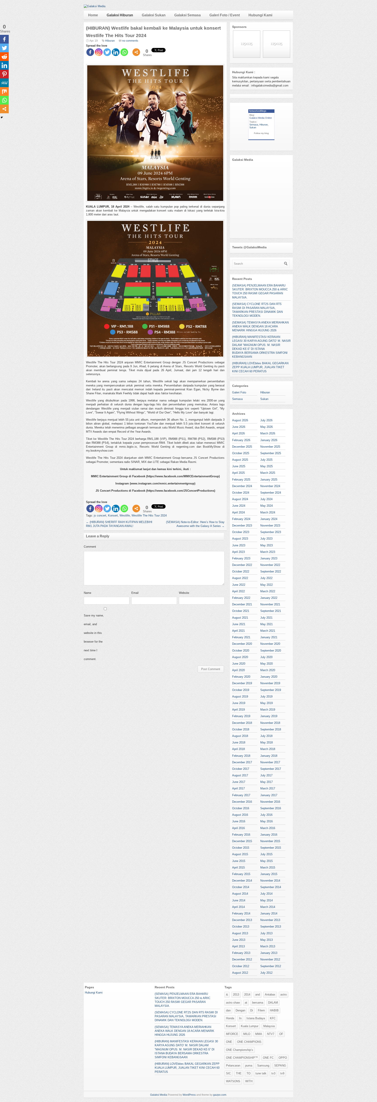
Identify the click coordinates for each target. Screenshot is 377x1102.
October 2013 (240, 926)
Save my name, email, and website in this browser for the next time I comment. (94, 637)
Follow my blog (261, 133)
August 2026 (240, 420)
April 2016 (238, 828)
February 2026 (241, 440)
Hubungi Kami (260, 15)
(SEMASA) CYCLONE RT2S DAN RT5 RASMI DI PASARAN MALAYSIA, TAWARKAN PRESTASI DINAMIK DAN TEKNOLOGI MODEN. (186, 1016)
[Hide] (1, 117)
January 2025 (268, 479)
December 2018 (242, 723)
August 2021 (240, 617)
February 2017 (241, 795)
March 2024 (267, 512)
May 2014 (266, 900)
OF (281, 1034)
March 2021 (267, 630)
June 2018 (238, 742)
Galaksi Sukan (154, 15)
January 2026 (268, 440)
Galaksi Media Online (260, 118)
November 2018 (270, 723)
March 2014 (267, 907)
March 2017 (267, 788)
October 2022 (240, 571)
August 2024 (240, 499)
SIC (228, 1073)
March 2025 (267, 472)
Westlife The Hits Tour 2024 (149, 515)
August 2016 (240, 814)
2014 (247, 994)
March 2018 (267, 749)
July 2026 (266, 420)
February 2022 (241, 597)
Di (251, 1010)
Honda (230, 1018)
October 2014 (240, 887)
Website (184, 592)
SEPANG (280, 1065)
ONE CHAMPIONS (249, 1041)
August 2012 (240, 972)
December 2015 (242, 841)
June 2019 (238, 703)
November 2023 (270, 525)
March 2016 (267, 828)
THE (239, 1073)
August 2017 (240, 775)
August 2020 (240, 657)
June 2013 (238, 939)
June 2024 (238, 505)
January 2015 (268, 874)
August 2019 (240, 696)
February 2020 (241, 676)
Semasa (253, 124)
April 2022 (238, 591)
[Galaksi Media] (94, 6)
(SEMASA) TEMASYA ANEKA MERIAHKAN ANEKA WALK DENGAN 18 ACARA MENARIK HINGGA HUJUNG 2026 (260, 326)
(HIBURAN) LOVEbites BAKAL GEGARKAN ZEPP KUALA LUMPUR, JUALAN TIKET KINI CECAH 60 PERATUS (260, 367)
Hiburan (110, 40)
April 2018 (238, 749)
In (240, 1018)
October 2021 (240, 611)
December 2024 (242, 486)
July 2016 (266, 814)
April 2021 (238, 630)
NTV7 (270, 1034)
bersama (257, 1002)
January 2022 (268, 597)
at (246, 1002)
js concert (100, 515)
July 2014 (266, 893)
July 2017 (266, 775)
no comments (130, 40)
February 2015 (241, 874)
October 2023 (240, 532)
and (257, 994)
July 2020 (266, 657)
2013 (236, 994)
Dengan (240, 1010)
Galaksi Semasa (187, 15)
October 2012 (240, 966)
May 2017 (266, 782)
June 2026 (238, 426)
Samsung (263, 1065)
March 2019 (267, 709)
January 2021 (268, 637)
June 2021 (238, 624)
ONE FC (268, 1057)
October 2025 (240, 453)
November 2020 (270, 643)
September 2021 (270, 611)
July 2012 (266, 972)
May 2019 (266, 703)
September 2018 (270, 729)
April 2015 (238, 867)
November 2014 (270, 880)
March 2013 (267, 946)
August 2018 (240, 736)
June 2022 (238, 584)
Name (87, 592)
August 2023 (240, 538)
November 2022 (270, 565)
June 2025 (238, 466)
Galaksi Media (158, 1094)
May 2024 (266, 505)
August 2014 (240, 893)
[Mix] (4, 91)
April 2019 (238, 709)
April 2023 (238, 552)
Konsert (113, 515)
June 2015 (238, 861)
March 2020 (267, 670)
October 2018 (240, 729)
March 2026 (267, 433)
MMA (258, 1034)
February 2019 (241, 716)
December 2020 (242, 643)
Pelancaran (233, 1065)
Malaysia (269, 1026)
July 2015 (266, 854)
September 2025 (270, 453)
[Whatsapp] (124, 52)
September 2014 (270, 887)
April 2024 (238, 512)
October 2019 (240, 690)
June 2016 (238, 821)
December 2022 (242, 565)
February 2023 (241, 558)
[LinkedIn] (116, 52)
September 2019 (270, 690)
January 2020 (268, 676)
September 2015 (270, 847)
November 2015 (270, 841)
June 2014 (238, 900)
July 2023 (266, 538)
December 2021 (242, 604)
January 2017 (268, 795)
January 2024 (268, 519)
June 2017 (238, 782)
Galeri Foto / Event (224, 15)
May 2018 (266, 742)
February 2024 (241, 519)
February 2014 (241, 913)
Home (93, 15)
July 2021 (266, 617)
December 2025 (242, 446)
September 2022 (270, 571)
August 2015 (240, 854)
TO (248, 1073)
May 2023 (266, 545)
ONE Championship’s (239, 1049)
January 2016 (268, 834)
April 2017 (238, 788)
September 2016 (270, 808)
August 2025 (240, 459)
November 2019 (270, 683)
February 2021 (241, 637)
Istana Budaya (256, 1018)
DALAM (273, 1002)
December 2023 (242, 525)
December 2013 (242, 920)
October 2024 (240, 492)
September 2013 (270, 926)
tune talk (260, 1073)
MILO (246, 1034)
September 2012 (270, 966)
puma (248, 1065)
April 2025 (238, 472)
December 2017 (242, 762)
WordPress (189, 1094)
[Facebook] (90, 52)
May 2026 (266, 426)
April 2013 (238, 946)
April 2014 (238, 907)
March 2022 (267, 591)
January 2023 (268, 558)
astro (283, 994)
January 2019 (268, 716)
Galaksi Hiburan (120, 15)
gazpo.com (219, 1094)
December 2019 (242, 683)
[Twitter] (107, 52)
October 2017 (240, 768)
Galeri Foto (239, 392)
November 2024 (270, 486)
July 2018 (266, 736)
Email (135, 592)
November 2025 (270, 446)
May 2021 (266, 624)
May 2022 (266, 584)
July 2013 (266, 933)
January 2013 (268, 953)
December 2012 (242, 959)
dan (228, 1010)
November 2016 (270, 801)
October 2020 (240, 650)
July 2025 (266, 459)
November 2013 (270, 920)
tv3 (273, 1073)
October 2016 (240, 808)
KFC (273, 1018)
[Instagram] (99, 52)
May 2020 (266, 663)
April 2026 (238, 433)
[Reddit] (4, 56)
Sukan (252, 127)
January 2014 (268, 913)
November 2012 (270, 959)
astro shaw (233, 1002)
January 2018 (268, 755)
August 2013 (240, 933)
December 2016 (242, 801)
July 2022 (266, 578)
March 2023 (267, 552)
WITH (248, 1081)
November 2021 (270, 604)
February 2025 (241, 479)
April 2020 (238, 670)
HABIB (274, 1010)
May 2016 (266, 821)
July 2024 (266, 499)
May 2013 (266, 939)
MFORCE (232, 1034)
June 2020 (238, 663)
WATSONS (233, 1081)
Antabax (270, 994)
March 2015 (267, 867)
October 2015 (240, 847)
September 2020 (270, 650)
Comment (90, 546)
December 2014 (242, 880)
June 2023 (238, 545)
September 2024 (270, 492)
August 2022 (240, 578)
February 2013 (241, 953)
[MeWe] (4, 82)
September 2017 (270, 768)
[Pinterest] (4, 74)
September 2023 (270, 532)
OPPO (283, 1057)
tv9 (282, 1073)
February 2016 (241, 834)
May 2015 (266, 861)
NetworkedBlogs (257, 111)
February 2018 (241, 755)
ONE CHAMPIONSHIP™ (242, 1057)
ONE (229, 1041)
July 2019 (266, 696)
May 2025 (266, 466)
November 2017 (270, 762)
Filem (261, 1010)
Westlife (125, 515)
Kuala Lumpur (249, 1026)
